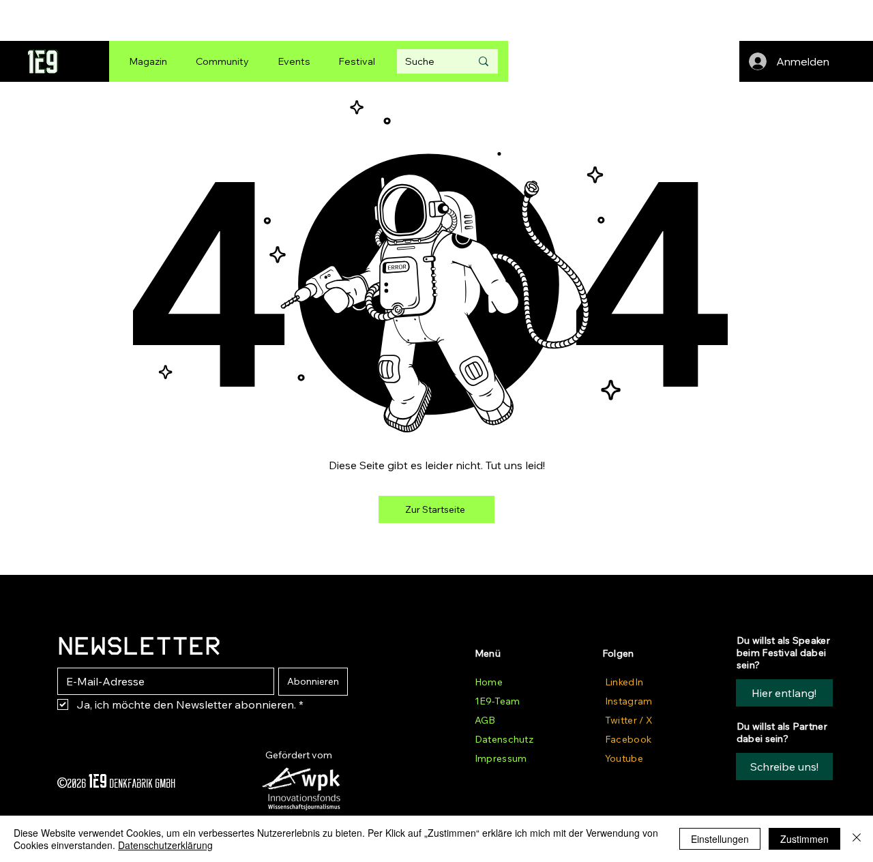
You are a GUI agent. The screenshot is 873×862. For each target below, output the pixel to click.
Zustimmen (804, 839)
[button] (784, 766)
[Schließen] (856, 839)
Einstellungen (720, 839)
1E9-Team (497, 701)
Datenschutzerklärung (165, 845)
